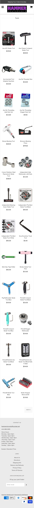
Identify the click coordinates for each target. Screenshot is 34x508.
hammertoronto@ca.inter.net (11, 426)
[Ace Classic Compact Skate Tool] (25, 38)
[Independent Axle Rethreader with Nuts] (25, 162)
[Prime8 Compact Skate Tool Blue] (9, 319)
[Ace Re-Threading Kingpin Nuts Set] (25, 100)
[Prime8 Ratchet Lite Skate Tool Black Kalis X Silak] (25, 350)
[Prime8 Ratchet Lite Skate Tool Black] (9, 350)
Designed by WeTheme (21, 494)
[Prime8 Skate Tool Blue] (9, 383)
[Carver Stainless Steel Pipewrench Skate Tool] (9, 162)
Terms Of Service (17, 470)
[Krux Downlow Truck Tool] (25, 226)
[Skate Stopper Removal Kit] (25, 383)
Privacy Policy (17, 468)
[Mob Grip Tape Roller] (9, 257)
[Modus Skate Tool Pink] (25, 257)
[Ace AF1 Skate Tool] (9, 38)
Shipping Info (17, 463)
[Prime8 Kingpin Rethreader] (25, 319)
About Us (17, 457)
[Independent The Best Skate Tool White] (9, 226)
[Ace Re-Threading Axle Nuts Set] (9, 100)
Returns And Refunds (17, 465)
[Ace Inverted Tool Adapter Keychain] (9, 69)
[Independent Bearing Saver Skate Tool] (9, 195)
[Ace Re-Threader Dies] (25, 69)
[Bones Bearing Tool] (9, 131)
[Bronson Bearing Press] (25, 131)
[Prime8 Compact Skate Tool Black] (25, 288)
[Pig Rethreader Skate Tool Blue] (9, 288)
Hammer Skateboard (7, 494)
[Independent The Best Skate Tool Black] (25, 195)
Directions (17, 460)
